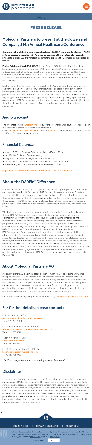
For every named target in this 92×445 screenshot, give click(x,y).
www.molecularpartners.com (24, 130)
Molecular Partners (18, 6)
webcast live (31, 124)
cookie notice (35, 437)
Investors (53, 130)
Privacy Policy (55, 437)
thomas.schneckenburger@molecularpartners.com (27, 329)
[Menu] (86, 6)
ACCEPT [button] (54, 440)
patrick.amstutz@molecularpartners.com (22, 318)
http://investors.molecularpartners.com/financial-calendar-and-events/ (37, 170)
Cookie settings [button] (38, 440)
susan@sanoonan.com (13, 340)
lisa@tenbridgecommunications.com (20, 351)
